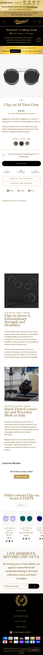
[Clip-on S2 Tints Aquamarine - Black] (26, 539)
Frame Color (21, 139)
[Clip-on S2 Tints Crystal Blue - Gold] (7, 541)
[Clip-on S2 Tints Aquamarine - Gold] (23, 539)
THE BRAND (21, 611)
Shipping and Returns (21, 183)
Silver (27, 143)
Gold (15, 143)
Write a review (21, 476)
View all (21, 505)
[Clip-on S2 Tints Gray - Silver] (9, 253)
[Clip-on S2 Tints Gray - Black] (6, 253)
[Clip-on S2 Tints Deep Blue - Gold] (40, 539)
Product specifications (21, 179)
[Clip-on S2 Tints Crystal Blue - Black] (9, 541)
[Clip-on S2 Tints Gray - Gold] (3, 253)
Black (21, 143)
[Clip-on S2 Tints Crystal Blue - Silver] (12, 541)
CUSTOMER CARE (20, 616)
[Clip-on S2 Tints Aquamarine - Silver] (29, 539)
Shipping (19, 113)
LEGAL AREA (21, 627)
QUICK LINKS (21, 621)
